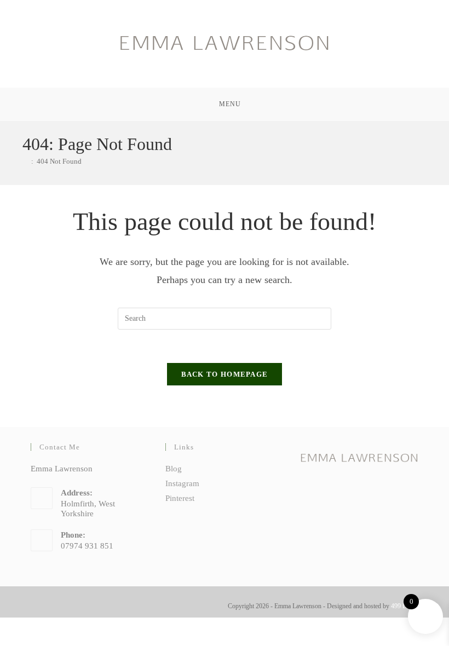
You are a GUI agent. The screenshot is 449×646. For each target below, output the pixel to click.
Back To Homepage (224, 374)
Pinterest (179, 498)
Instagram (182, 483)
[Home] (25, 161)
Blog (173, 468)
